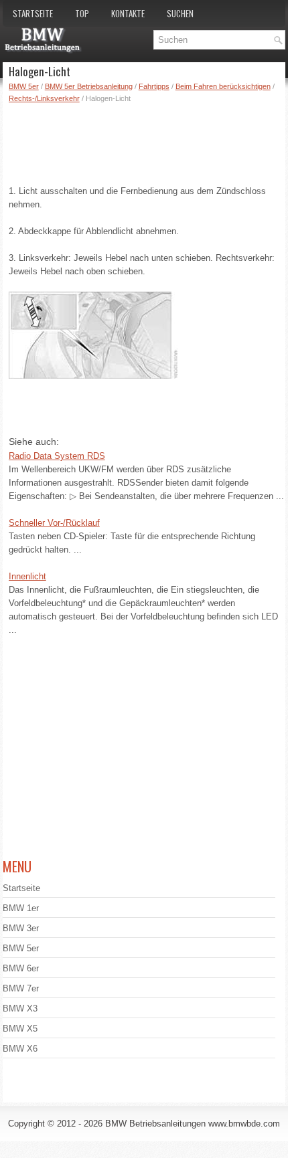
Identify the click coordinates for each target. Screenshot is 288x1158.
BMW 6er (21, 968)
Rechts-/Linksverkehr (44, 98)
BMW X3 (20, 1008)
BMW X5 (20, 1029)
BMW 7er (21, 988)
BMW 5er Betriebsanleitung (89, 86)
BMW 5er (24, 86)
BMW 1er (21, 908)
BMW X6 (20, 1049)
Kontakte (128, 13)
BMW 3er (21, 928)
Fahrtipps (154, 86)
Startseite (33, 13)
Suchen (180, 13)
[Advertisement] (147, 141)
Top (82, 13)
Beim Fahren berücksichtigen (223, 86)
